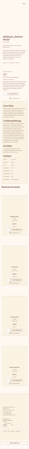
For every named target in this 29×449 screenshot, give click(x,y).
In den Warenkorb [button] (16, 229)
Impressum (18, 431)
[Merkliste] (11, 447)
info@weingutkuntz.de (10, 414)
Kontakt (4, 431)
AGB (8, 431)
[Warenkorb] (25, 447)
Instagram (22, 432)
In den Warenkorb (13, 93)
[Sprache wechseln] (4, 447)
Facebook (4, 434)
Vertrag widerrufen (14, 443)
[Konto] (18, 447)
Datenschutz (12, 431)
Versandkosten (15, 77)
